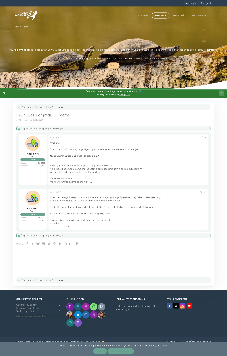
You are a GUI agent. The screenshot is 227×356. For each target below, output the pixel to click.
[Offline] (28, 139)
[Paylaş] (202, 137)
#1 (206, 137)
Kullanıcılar (199, 15)
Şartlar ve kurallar (53, 341)
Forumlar (160, 15)
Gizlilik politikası (71, 341)
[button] (186, 15)
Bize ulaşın (38, 341)
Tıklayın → (124, 94)
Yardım (84, 341)
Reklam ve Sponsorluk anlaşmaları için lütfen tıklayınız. (135, 308)
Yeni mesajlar (21, 26)
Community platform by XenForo (188, 341)
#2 (205, 192)
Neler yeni (178, 15)
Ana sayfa (143, 15)
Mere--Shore (23, 341)
